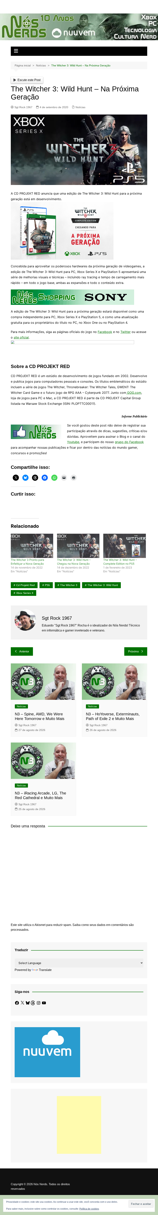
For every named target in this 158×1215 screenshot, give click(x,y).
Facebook (105, 332)
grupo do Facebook (129, 442)
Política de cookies (89, 1208)
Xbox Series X (24, 593)
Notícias (80, 107)
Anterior (24, 651)
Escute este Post (29, 80)
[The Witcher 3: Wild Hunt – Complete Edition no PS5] (124, 546)
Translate (45, 970)
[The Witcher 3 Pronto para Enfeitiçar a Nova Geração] (32, 546)
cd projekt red (25, 585)
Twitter (125, 332)
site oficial (21, 337)
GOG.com (133, 393)
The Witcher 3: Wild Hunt (102, 585)
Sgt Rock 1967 (23, 107)
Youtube (73, 442)
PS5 (47, 585)
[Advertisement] (79, 1125)
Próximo (133, 651)
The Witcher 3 (68, 585)
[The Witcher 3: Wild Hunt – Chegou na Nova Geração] (78, 546)
